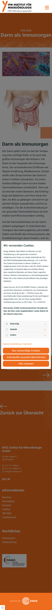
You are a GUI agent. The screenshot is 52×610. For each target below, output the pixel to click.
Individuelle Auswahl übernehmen (26, 357)
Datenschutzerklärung (12, 344)
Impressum (27, 344)
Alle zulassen (26, 363)
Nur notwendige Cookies (26, 350)
